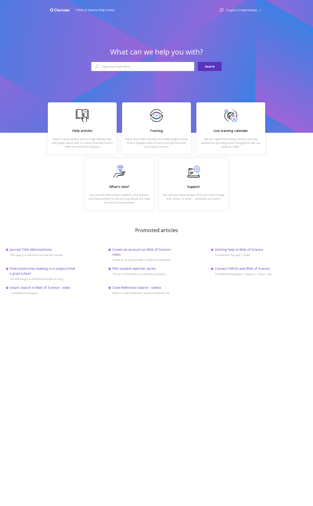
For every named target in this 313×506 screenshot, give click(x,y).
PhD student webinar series (134, 268)
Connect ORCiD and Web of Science (242, 268)
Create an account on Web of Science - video (142, 252)
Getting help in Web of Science (239, 249)
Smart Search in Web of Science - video (40, 287)
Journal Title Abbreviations (31, 249)
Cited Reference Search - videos (136, 287)
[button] (221, 10)
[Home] (60, 10)
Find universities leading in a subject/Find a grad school (42, 271)
